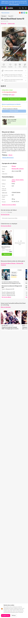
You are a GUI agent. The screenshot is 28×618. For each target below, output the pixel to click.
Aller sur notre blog (5, 307)
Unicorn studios (19, 179)
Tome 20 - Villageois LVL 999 (8, 295)
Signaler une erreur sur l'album (9, 204)
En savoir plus (16, 4)
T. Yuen (6, 250)
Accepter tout (5, 615)
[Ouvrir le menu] (2, 8)
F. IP (10, 250)
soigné (12, 94)
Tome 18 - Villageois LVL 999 (8, 292)
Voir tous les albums (6, 225)
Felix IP (13, 181)
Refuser (14, 615)
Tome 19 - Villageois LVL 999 (8, 293)
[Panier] (22, 8)
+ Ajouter (10, 155)
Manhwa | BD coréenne (18, 168)
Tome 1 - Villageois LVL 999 (8, 289)
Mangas (14, 166)
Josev (13, 179)
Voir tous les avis (5, 214)
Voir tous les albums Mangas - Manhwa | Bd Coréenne (12, 264)
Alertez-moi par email (15, 99)
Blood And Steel (5, 12)
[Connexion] (25, 8)
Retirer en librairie (14, 111)
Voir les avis (3, 23)
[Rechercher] (19, 8)
